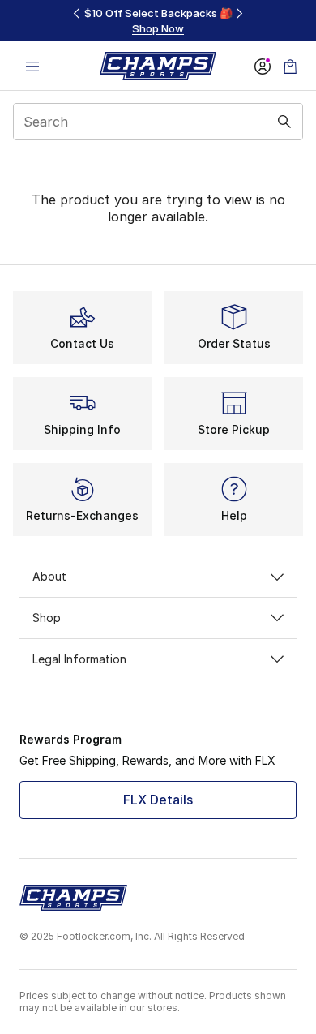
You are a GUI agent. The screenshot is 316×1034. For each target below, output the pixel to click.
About (49, 576)
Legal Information (79, 659)
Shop (46, 617)
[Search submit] (284, 121)
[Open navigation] (32, 66)
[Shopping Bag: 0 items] (290, 66)
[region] (158, 20)
